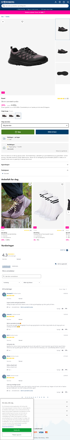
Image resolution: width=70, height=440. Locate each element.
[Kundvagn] (64, 2)
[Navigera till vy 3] (62, 73)
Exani (3, 98)
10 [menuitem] (44, 397)
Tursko (7, 16)
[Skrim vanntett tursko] (4, 116)
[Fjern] (66, 6)
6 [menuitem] (35, 397)
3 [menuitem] (29, 397)
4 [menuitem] (31, 397)
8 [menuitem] (39, 397)
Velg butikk (10, 149)
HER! (42, 12)
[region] (17, 419)
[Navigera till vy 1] (62, 29)
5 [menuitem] (33, 397)
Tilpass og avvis (16, 434)
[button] (9, 307)
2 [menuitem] (27, 397)
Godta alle (17, 430)
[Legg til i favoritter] (22, 21)
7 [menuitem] (37, 397)
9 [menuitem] (41, 397)
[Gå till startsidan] (7, 2)
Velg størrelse (7, 125)
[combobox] (11, 282)
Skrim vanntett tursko (27, 307)
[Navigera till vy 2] (62, 51)
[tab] (61, 263)
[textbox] (67, 289)
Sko (2, 16)
